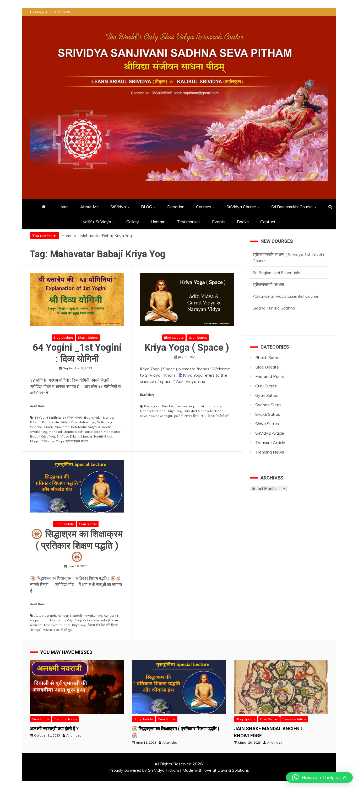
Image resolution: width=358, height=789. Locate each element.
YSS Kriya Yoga (52, 441)
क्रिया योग (199, 416)
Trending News (269, 452)
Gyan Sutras (197, 337)
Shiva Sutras (267, 423)
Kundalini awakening (178, 406)
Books (243, 221)
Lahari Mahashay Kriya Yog (60, 620)
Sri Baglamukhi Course (292, 206)
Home (63, 206)
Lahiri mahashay (208, 406)
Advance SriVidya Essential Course (285, 296)
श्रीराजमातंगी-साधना (268, 284)
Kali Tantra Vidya (84, 427)
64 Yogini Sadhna (47, 417)
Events (218, 221)
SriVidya (118, 206)
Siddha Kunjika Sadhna (274, 308)
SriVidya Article (269, 433)
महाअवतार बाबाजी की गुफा (58, 630)
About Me (89, 206)
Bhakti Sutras (267, 357)
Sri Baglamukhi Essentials (276, 272)
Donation (176, 206)
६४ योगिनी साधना (72, 417)
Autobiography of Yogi (51, 615)
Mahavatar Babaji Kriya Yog (161, 411)
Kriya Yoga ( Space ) (187, 347)
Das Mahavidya (83, 422)
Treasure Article (270, 442)
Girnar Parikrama (56, 427)
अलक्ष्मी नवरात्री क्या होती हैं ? (54, 728)
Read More (37, 406)
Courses (203, 206)
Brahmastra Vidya (56, 422)
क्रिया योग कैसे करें (218, 416)
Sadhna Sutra (268, 404)
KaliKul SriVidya (97, 221)
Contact (267, 221)
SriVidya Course (241, 206)
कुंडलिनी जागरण (182, 416)
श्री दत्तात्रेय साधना (77, 441)
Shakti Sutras (88, 337)
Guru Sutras (88, 524)
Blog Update (63, 337)
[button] (319, 777)
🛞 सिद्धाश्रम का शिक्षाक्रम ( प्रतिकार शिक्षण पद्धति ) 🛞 (77, 545)
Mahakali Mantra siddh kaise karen (75, 432)
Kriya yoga (152, 406)
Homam (158, 221)
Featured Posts (269, 376)
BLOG (146, 206)
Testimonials (188, 221)
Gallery (132, 221)
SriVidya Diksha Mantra (74, 436)
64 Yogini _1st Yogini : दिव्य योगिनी (77, 353)
